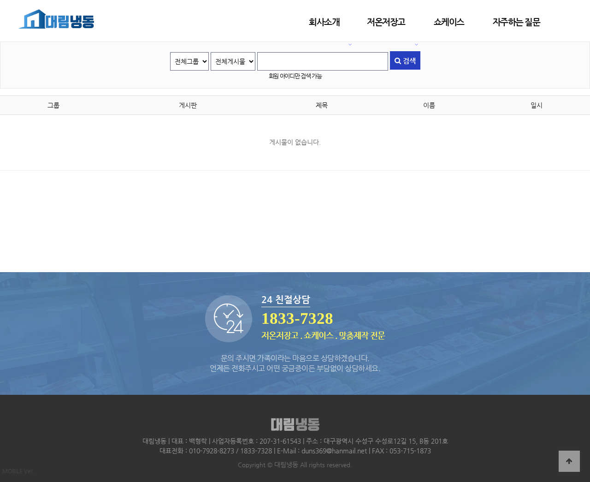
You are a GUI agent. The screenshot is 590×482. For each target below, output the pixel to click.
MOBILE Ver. (18, 471)
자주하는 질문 (516, 22)
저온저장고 (386, 22)
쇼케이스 (449, 22)
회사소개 (324, 22)
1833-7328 (297, 318)
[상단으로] (569, 461)
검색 (408, 61)
